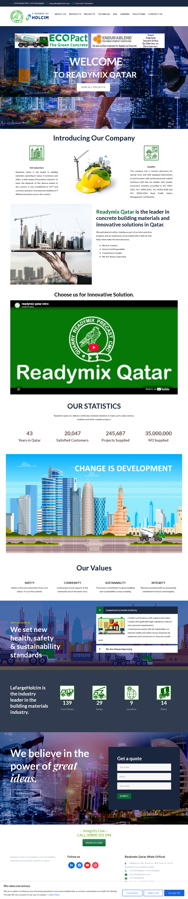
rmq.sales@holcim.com (59, 3)
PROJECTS (89, 14)
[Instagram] (95, 865)
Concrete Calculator (84, 3)
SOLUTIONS (139, 14)
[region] (94, 890)
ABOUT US (60, 14)
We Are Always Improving (119, 649)
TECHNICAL (104, 14)
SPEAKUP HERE (94, 842)
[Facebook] (79, 865)
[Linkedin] (71, 865)
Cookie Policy (53, 894)
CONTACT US (155, 14)
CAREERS (125, 14)
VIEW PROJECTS (25, 793)
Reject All (153, 893)
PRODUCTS (75, 14)
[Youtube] (87, 865)
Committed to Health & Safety (121, 610)
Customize (132, 893)
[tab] (137, 610)
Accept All (174, 893)
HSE (115, 14)
